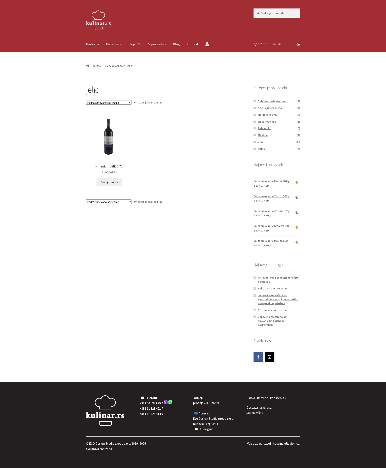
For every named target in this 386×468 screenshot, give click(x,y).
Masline (263, 135)
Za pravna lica (156, 44)
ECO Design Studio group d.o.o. (110, 443)
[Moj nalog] (207, 44)
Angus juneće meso (270, 108)
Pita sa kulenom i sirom (272, 310)
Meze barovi (114, 44)
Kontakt (192, 44)
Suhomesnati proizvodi (272, 101)
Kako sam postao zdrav (272, 288)
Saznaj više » (254, 413)
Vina (261, 142)
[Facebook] (258, 357)
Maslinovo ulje (267, 121)
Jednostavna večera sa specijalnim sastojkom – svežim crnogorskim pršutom (278, 299)
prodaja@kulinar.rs (206, 403)
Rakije (262, 149)
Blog (176, 44)
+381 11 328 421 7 (151, 408)
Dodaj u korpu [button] (109, 182)
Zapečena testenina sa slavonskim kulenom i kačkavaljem (272, 321)
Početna (96, 66)
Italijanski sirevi (268, 115)
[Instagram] (269, 357)
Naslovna (92, 44)
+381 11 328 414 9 (151, 414)
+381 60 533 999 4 (151, 403)
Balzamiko (264, 128)
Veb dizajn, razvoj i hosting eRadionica (273, 443)
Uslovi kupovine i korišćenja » (266, 398)
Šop (132, 44)
